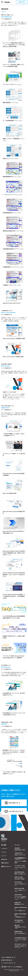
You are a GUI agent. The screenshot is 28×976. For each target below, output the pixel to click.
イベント (3, 852)
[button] (2, 2)
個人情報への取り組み (6, 960)
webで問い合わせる (15, 811)
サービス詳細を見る (5, 19)
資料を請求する (13, 803)
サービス (17, 845)
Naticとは (4, 859)
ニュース (3, 855)
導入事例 (3, 845)
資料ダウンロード (6, 866)
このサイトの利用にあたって (7, 957)
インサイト (4, 848)
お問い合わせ (22, 2)
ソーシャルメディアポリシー (7, 962)
